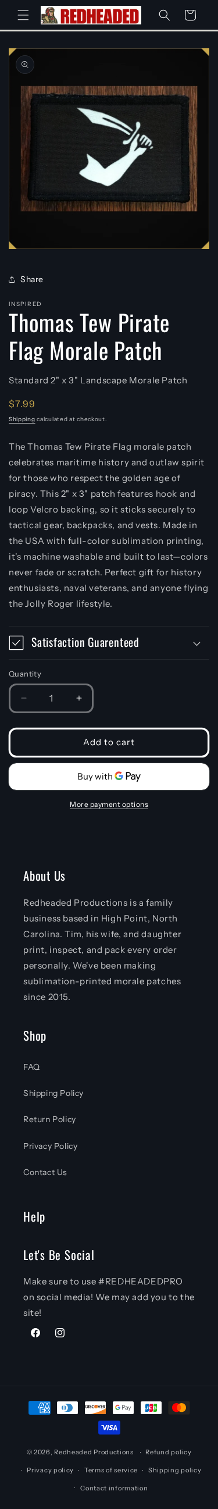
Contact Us (45, 1172)
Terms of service (111, 1470)
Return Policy (49, 1119)
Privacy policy (50, 1470)
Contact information (114, 1488)
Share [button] (32, 279)
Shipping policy (175, 1470)
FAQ (31, 1067)
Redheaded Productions (94, 1452)
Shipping (22, 419)
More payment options (109, 804)
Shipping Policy (53, 1093)
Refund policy (168, 1452)
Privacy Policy (50, 1146)
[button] (23, 15)
